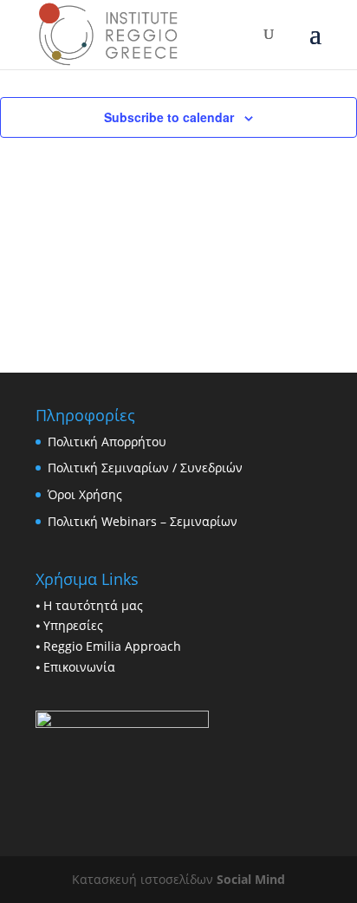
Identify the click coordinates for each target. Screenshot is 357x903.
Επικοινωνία (79, 667)
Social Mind (251, 879)
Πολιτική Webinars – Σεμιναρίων (142, 521)
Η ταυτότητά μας (93, 605)
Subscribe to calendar (169, 117)
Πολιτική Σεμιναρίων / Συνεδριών (145, 467)
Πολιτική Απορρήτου (107, 441)
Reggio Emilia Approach (112, 646)
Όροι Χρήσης (85, 494)
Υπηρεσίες (73, 625)
